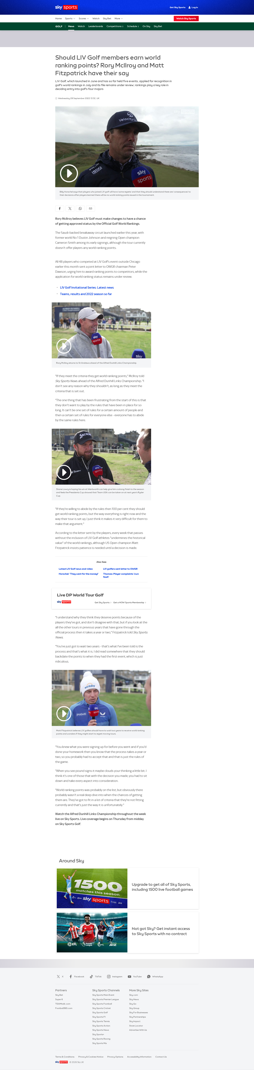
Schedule (132, 26)
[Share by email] (90, 208)
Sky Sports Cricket (101, 1008)
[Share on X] (70, 208)
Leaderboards (95, 26)
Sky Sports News (100, 1030)
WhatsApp (157, 977)
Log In (195, 7)
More (117, 18)
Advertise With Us (138, 1030)
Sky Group (134, 1008)
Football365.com (63, 1008)
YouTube (137, 977)
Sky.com (133, 995)
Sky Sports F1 (99, 1017)
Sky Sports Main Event (103, 995)
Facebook (79, 977)
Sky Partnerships (137, 1017)
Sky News (134, 999)
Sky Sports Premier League (105, 999)
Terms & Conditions (64, 1057)
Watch (96, 18)
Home (58, 18)
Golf (58, 26)
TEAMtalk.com (62, 1004)
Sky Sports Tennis (101, 1021)
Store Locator (136, 1026)
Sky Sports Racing (101, 1039)
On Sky (146, 26)
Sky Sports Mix (99, 1043)
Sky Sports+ (98, 1034)
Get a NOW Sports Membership (128, 602)
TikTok (98, 977)
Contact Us (161, 1057)
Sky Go (132, 1004)
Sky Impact (134, 1021)
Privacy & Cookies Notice (90, 1057)
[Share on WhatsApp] (80, 208)
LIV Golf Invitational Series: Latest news (87, 287)
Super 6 (59, 999)
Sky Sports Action (101, 1026)
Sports (68, 18)
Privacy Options (115, 1057)
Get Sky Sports (177, 7)
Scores (82, 18)
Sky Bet (107, 18)
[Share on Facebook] (59, 208)
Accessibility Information (139, 1057)
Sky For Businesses (138, 1012)
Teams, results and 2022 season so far (86, 294)
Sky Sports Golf (100, 1012)
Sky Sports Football (102, 1004)
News (71, 26)
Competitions (114, 26)
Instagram (117, 977)
